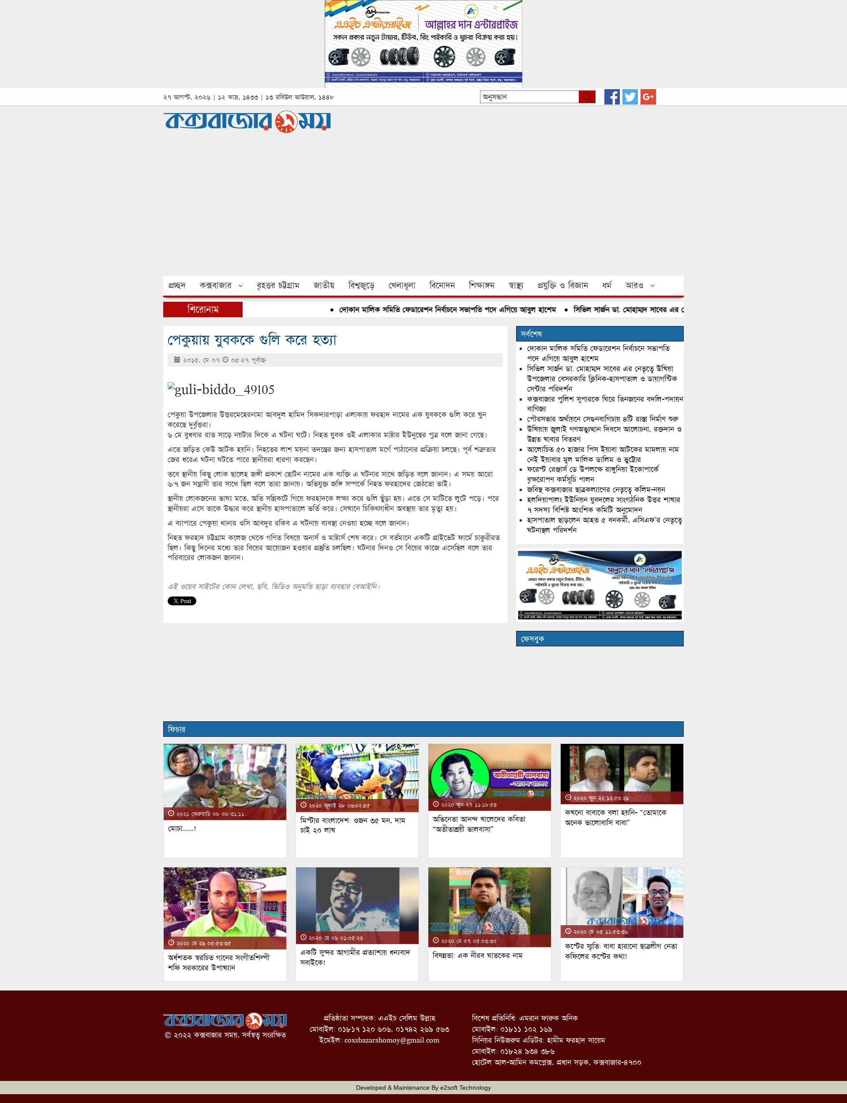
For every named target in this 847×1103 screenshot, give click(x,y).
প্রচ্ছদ (177, 285)
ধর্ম (606, 285)
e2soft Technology (465, 1087)
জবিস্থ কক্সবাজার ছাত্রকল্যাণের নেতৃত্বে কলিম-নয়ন (596, 489)
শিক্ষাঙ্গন (482, 285)
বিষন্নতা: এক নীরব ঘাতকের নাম (478, 955)
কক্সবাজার (216, 285)
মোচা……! (182, 828)
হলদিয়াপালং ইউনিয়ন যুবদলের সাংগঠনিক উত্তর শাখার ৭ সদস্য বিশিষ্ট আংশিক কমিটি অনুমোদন (603, 504)
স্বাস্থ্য (516, 285)
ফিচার (176, 729)
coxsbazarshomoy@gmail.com (392, 1040)
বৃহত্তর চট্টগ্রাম (278, 285)
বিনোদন (442, 285)
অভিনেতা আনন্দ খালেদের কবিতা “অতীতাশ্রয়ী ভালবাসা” (479, 824)
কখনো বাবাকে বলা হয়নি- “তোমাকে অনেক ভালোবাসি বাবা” (616, 817)
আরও (635, 285)
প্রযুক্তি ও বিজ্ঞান (563, 285)
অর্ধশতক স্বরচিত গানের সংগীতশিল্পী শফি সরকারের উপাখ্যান (219, 962)
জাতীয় (324, 285)
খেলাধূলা (402, 285)
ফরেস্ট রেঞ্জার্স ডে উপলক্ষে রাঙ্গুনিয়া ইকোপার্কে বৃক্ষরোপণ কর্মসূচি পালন (593, 474)
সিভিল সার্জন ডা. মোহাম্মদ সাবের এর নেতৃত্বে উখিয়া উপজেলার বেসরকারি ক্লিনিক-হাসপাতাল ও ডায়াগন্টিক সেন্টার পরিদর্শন (602, 379)
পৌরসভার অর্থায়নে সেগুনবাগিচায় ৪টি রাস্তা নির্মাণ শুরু (602, 419)
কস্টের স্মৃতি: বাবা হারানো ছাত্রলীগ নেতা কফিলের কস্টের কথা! (621, 951)
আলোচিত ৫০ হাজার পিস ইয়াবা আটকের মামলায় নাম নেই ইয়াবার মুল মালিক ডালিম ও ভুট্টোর (603, 454)
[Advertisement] (423, 209)
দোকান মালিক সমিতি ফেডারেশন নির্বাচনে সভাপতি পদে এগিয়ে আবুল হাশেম (427, 309)
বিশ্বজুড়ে (362, 285)
